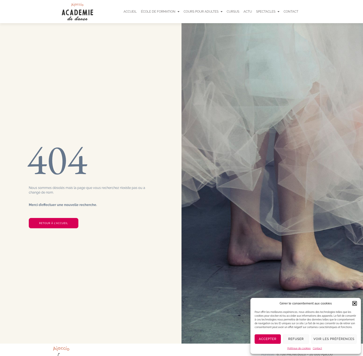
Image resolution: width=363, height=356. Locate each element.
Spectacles (265, 11)
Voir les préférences (333, 339)
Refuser (296, 339)
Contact (317, 348)
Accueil (130, 11)
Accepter (267, 339)
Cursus (233, 11)
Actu (247, 11)
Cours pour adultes (201, 11)
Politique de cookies (299, 348)
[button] (354, 303)
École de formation (158, 11)
